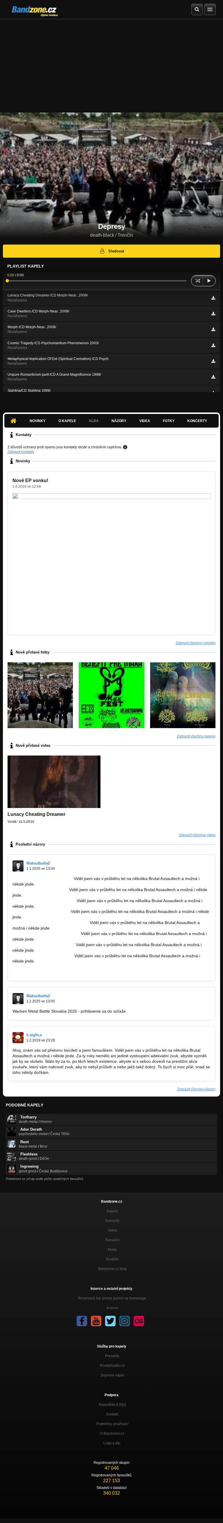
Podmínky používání (112, 1424)
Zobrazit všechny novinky (195, 643)
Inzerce (112, 1308)
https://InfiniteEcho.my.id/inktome (42, 966)
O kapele (67, 421)
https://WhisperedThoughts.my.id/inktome (50, 922)
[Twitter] (110, 1321)
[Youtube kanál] (96, 1321)
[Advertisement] (111, 63)
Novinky (38, 421)
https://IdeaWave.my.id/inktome (41, 911)
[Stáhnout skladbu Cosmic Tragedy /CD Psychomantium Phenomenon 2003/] (213, 345)
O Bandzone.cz (112, 1433)
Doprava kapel (112, 1375)
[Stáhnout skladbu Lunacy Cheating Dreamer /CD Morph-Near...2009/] (213, 298)
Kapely (112, 1211)
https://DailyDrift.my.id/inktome (40, 889)
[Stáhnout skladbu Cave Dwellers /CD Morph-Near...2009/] (213, 314)
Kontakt (112, 1414)
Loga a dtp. (112, 1443)
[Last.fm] (139, 1321)
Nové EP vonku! (30, 480)
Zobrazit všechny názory (196, 1089)
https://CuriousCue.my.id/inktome (42, 955)
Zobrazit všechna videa (197, 835)
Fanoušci (112, 1240)
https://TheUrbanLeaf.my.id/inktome (45, 972)
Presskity (112, 1356)
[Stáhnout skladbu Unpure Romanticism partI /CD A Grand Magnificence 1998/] (213, 377)
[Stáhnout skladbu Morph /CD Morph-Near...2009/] (213, 329)
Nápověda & (112, 1405)
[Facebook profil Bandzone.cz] (82, 1321)
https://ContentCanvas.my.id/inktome (46, 933)
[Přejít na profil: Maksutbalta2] (18, 866)
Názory (119, 421)
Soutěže (112, 1259)
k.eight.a (34, 1035)
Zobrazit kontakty (21, 452)
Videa (144, 421)
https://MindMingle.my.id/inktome (42, 878)
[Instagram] (124, 1321)
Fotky (169, 421)
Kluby (112, 1250)
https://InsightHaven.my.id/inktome (43, 900)
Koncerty (197, 421)
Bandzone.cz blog (112, 1269)
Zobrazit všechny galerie (196, 736)
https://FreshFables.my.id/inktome (43, 944)
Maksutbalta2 (38, 863)
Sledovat (116, 251)
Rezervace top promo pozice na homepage (112, 1298)
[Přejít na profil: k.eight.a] (18, 1037)
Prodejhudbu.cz (112, 1366)
